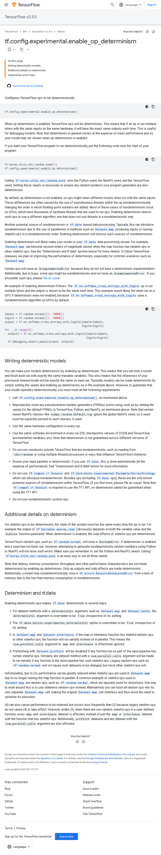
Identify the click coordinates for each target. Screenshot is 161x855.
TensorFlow (11, 31)
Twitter (9, 807)
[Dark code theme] (147, 107)
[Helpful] (147, 32)
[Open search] (112, 4)
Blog (7, 788)
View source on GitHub (28, 86)
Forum (9, 795)
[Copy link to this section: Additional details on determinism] (80, 514)
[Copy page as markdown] (21, 49)
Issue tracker (91, 788)
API (25, 31)
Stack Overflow (92, 801)
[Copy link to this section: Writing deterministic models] (70, 361)
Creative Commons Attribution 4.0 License (111, 754)
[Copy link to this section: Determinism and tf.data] (59, 593)
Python (61, 31)
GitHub (9, 801)
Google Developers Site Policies (104, 758)
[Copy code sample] (153, 107)
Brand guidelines (93, 807)
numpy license (99, 762)
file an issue (51, 278)
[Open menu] (6, 4)
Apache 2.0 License (52, 758)
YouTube (10, 813)
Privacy (21, 828)
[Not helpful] (153, 32)
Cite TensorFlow (93, 813)
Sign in (151, 4)
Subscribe (66, 836)
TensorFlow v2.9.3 (21, 17)
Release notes (92, 795)
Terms (9, 828)
